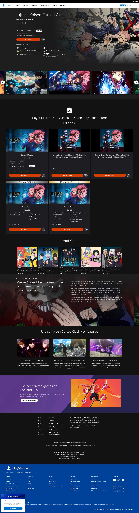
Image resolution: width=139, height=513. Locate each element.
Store (9, 5)
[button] (69, 82)
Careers (8, 481)
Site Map (130, 509)
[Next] (136, 82)
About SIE (9, 479)
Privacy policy (101, 509)
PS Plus (33, 5)
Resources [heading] (94, 476)
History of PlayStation (12, 490)
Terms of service (95, 479)
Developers (94, 488)
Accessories (44, 5)
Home (8, 472)
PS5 (17, 5)
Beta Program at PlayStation (120, 491)
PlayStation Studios (11, 483)
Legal (95, 509)
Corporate (9, 488)
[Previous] (3, 82)
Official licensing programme (99, 490)
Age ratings (94, 483)
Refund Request (74, 490)
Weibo (114, 484)
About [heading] (8, 476)
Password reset (74, 488)
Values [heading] (51, 476)
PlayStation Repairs (75, 486)
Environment (52, 479)
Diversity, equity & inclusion (56, 486)
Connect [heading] (115, 476)
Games (25, 5)
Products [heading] (30, 476)
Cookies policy (123, 509)
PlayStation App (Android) (119, 488)
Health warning (95, 486)
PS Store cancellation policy (98, 481)
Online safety (52, 483)
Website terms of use (112, 509)
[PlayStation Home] (4, 5)
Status (71, 483)
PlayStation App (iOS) (118, 486)
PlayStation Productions (12, 486)
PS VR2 (29, 483)
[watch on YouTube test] (85, 92)
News (54, 5)
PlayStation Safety (75, 481)
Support (62, 5)
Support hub (73, 479)
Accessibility (52, 481)
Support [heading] (72, 476)
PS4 (29, 481)
